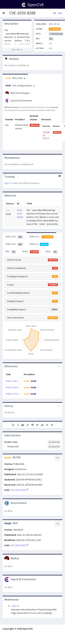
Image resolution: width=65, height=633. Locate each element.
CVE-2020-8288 (22, 13)
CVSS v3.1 (40, 236)
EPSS (30, 251)
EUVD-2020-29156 (20, 214)
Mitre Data (17, 78)
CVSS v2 (38, 244)
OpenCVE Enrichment (21, 100)
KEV (10, 251)
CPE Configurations (22, 85)
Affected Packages (20, 92)
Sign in (7, 183)
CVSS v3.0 (13, 244)
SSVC (50, 251)
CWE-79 (15, 606)
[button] (3, 13)
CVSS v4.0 (13, 236)
